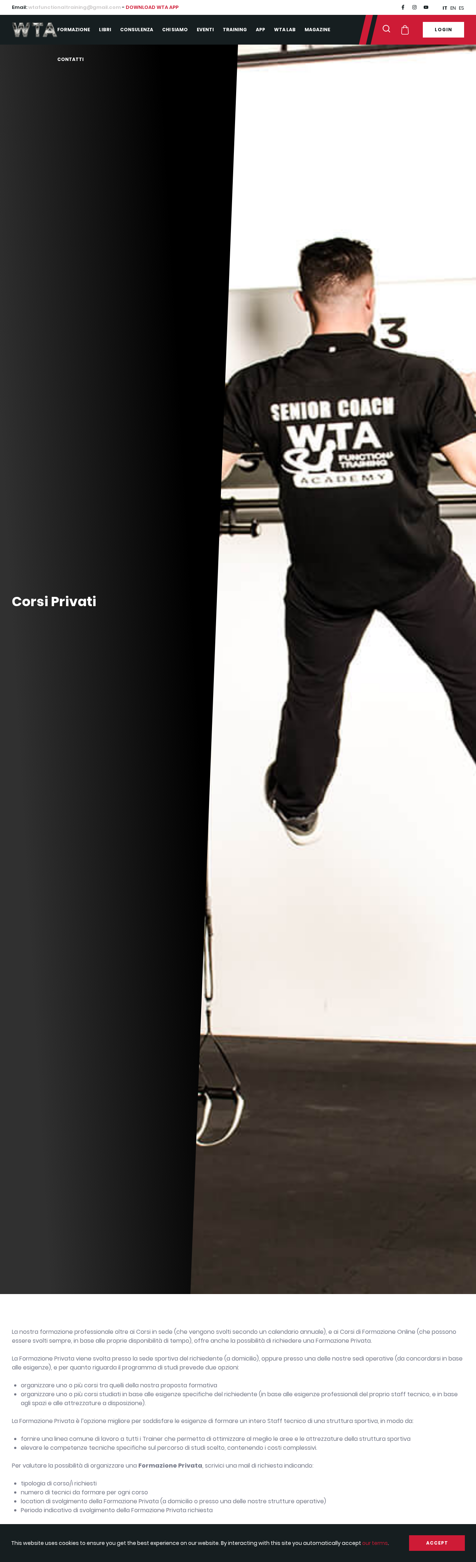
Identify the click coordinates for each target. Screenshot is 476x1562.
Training (235, 29)
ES (461, 8)
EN (453, 8)
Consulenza (136, 29)
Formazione (73, 29)
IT (445, 8)
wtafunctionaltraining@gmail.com (74, 7)
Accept (437, 1543)
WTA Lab (285, 29)
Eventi (205, 29)
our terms (375, 1543)
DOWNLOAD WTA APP (152, 7)
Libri (105, 29)
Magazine (317, 29)
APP (260, 29)
